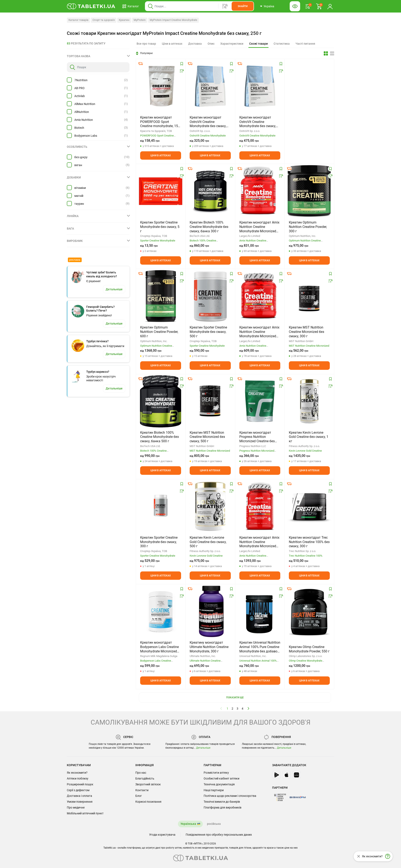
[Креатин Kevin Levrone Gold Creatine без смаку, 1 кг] (309, 401)
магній (78, 195)
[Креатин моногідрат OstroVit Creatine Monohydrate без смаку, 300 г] (210, 86)
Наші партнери (214, 790)
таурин (79, 203)
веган (78, 165)
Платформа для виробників (222, 807)
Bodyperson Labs (85, 135)
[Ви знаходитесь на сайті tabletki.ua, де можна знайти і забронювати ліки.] (91, 6)
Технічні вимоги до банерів (222, 801)
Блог (138, 795)
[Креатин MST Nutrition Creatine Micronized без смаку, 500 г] (210, 401)
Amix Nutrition (83, 119)
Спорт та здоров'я (104, 19)
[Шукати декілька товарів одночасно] (225, 6)
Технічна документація (219, 784)
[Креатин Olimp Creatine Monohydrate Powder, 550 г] (309, 611)
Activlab (79, 96)
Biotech (79, 127)
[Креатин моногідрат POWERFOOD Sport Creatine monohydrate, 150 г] (160, 86)
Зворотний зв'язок (148, 784)
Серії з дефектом (78, 790)
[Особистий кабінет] (330, 6)
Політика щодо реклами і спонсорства (230, 795)
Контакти (141, 790)
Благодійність (144, 778)
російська (214, 823)
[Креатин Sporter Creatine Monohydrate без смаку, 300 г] (160, 506)
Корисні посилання (148, 801)
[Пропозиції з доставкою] (140, 63)
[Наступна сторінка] (248, 708)
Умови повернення (80, 801)
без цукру (81, 157)
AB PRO (79, 88)
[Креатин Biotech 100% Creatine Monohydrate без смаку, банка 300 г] (210, 191)
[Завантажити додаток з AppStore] (286, 775)
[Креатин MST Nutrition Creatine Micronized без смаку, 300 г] (309, 296)
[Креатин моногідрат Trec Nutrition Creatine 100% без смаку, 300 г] (309, 506)
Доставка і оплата (79, 795)
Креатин (124, 19)
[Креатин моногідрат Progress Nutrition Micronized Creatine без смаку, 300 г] (259, 401)
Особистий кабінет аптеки (221, 778)
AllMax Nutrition (84, 104)
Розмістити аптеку (216, 772)
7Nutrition (81, 80)
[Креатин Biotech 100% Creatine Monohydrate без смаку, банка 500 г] (160, 401)
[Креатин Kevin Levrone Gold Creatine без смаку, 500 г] (210, 506)
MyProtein (140, 19)
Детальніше (203, 747)
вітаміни (80, 188)
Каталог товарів (78, 19)
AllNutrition (81, 112)
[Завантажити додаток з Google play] (276, 775)
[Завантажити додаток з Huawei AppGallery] (296, 775)
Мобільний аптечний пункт (85, 813)
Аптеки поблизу (77, 778)
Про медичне (76, 807)
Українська (188, 823)
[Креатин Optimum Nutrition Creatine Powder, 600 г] (160, 296)
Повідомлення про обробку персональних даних (219, 834)
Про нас (140, 772)
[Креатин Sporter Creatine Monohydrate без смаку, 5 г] (160, 191)
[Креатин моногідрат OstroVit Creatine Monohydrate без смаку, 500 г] (259, 86)
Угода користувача (162, 834)
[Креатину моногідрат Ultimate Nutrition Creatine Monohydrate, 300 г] (210, 611)
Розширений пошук (80, 784)
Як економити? (77, 772)
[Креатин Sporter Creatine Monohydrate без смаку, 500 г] (210, 296)
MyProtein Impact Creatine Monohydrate (173, 19)
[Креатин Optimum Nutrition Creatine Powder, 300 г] (309, 191)
